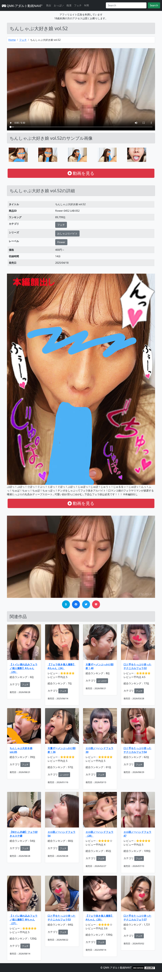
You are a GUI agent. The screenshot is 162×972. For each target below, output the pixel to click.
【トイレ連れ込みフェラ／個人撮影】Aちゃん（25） (23, 668)
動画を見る (83, 173)
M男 (86, 5)
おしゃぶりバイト (67, 233)
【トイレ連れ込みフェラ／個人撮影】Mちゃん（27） (23, 919)
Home (12, 40)
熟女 (48, 5)
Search (154, 5)
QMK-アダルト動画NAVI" (24, 6)
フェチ (78, 5)
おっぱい (59, 5)
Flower (61, 242)
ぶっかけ (102, 680)
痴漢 (69, 5)
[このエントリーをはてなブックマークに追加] (66, 604)
